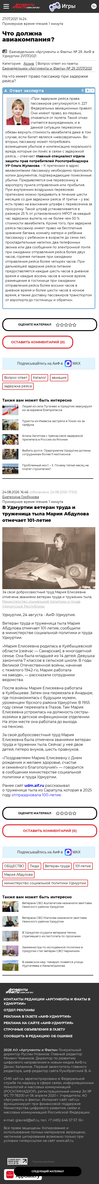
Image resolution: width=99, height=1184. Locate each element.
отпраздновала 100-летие (36, 795)
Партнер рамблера (43, 1161)
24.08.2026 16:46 (15, 492)
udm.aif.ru (34, 785)
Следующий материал (48, 1171)
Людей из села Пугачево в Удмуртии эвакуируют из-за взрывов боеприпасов (57, 408)
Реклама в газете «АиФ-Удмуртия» (37, 1016)
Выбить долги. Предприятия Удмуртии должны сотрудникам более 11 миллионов (56, 452)
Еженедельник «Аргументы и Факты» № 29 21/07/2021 (47, 68)
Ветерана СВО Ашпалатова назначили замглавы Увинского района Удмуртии (57, 904)
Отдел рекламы (19, 1010)
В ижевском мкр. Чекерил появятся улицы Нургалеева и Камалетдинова (52, 963)
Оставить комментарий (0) (38, 342)
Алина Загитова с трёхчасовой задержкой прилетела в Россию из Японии (52, 437)
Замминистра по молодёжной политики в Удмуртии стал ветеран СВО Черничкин (52, 949)
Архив (28, 64)
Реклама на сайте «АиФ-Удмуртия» (38, 1023)
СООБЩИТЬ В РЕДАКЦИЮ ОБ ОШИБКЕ (38, 1036)
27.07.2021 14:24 (14, 19)
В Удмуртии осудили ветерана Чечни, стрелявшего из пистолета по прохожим (51, 934)
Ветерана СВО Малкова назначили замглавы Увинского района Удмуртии (54, 919)
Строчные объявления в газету (34, 1029)
